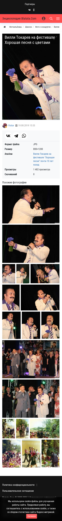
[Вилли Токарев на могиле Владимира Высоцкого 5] (31, 454)
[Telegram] (16, 135)
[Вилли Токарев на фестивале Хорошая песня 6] (11, 297)
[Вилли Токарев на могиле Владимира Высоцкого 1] (8, 428)
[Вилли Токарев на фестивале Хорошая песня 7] (40, 297)
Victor (11, 125)
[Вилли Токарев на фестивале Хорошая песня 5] (45, 273)
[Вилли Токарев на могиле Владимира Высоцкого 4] (11, 454)
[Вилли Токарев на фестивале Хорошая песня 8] (11, 325)
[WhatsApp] (24, 135)
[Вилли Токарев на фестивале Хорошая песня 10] (50, 325)
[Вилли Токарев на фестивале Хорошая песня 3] (8, 273)
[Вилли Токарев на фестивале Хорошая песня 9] (31, 325)
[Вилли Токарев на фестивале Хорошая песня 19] (30, 359)
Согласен (32, 516)
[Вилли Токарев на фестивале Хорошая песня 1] (30, 204)
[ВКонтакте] (8, 135)
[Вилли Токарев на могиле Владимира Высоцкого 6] (50, 453)
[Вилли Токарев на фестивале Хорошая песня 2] (30, 244)
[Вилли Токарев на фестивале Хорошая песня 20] (30, 399)
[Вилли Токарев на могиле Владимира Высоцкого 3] (44, 428)
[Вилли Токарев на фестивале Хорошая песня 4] (22, 273)
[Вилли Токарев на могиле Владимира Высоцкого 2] (22, 428)
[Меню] (58, 18)
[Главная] (4, 27)
